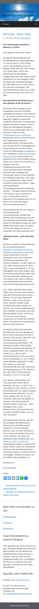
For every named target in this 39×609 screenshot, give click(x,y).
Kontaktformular (9, 517)
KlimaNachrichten (19, 11)
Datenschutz (8, 528)
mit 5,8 (27, 90)
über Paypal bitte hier (20, 580)
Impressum (7, 523)
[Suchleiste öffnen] (36, 24)
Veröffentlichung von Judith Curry (17, 135)
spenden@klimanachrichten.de (19, 594)
